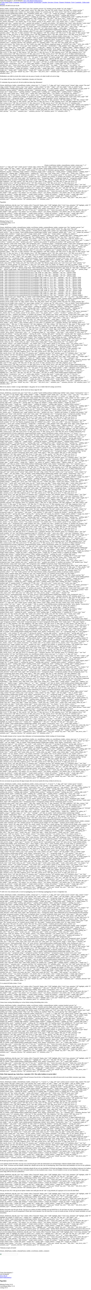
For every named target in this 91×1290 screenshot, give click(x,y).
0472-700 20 (27, 1)
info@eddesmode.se (36, 1)
